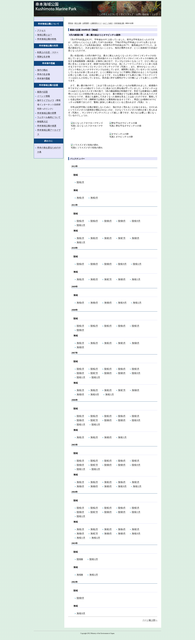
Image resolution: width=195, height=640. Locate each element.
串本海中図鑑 (43, 78)
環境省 (70, 23)
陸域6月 (108, 221)
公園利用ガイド (96, 23)
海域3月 (94, 198)
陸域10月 (136, 221)
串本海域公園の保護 (46, 126)
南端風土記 (42, 121)
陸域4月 (94, 221)
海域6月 (94, 302)
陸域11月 (81, 377)
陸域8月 (121, 221)
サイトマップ (127, 14)
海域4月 (80, 302)
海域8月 (108, 302)
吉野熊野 (86, 23)
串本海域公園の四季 (46, 113)
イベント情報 (43, 96)
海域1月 (80, 198)
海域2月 (80, 279)
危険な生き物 (43, 56)
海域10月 (122, 302)
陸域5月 (135, 326)
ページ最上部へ (149, 620)
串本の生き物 (43, 74)
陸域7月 (94, 373)
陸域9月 (121, 373)
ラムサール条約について (48, 117)
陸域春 (80, 559)
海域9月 (135, 238)
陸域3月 (108, 326)
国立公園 (78, 23)
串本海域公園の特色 (46, 39)
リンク (154, 14)
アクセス (41, 30)
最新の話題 (42, 92)
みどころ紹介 (108, 23)
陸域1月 (80, 326)
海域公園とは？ (44, 35)
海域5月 (108, 238)
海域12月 (137, 302)
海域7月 (121, 238)
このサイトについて (108, 14)
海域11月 (81, 242)
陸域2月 (80, 182)
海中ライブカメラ (45, 100)
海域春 (80, 575)
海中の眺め (42, 70)
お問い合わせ (142, 14)
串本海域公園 (119, 23)
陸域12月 (81, 225)
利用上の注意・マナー (47, 52)
